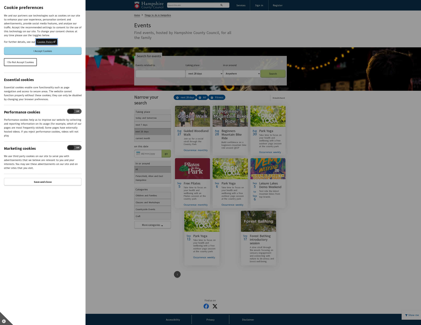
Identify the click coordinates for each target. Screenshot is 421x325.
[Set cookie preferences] (6, 318)
